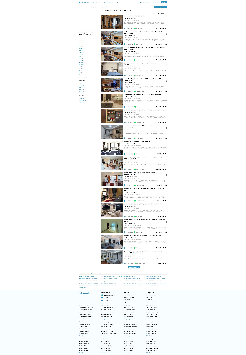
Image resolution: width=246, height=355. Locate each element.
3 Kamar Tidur (82, 89)
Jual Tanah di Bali (105, 343)
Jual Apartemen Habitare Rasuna (109, 278)
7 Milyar (81, 70)
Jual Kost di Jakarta (84, 341)
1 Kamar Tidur (82, 85)
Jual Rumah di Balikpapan (152, 329)
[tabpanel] (123, 282)
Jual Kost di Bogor (83, 348)
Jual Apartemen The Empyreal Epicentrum (156, 278)
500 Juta (81, 50)
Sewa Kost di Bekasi (129, 312)
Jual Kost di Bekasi (83, 346)
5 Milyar (81, 68)
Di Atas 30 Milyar (83, 77)
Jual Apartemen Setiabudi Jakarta (132, 278)
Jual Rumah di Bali (150, 326)
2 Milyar (81, 62)
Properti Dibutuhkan (107, 2)
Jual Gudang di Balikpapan (152, 346)
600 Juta (81, 52)
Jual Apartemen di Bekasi (130, 329)
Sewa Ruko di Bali (83, 326)
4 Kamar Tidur (82, 92)
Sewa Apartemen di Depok (85, 316)
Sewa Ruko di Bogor (84, 333)
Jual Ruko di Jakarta (129, 341)
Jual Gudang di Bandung (152, 348)
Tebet (126, 18)
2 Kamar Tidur (82, 87)
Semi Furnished (82, 100)
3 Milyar (81, 66)
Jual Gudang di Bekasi (151, 350)
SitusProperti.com (150, 297)
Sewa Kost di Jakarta (129, 307)
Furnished (81, 98)
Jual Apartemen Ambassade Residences (88, 278)
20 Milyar (81, 74)
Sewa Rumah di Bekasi (106, 314)
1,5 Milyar (81, 60)
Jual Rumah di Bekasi (151, 333)
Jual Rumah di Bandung (151, 331)
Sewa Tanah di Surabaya (152, 316)
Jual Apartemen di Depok (130, 333)
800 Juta (81, 56)
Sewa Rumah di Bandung (107, 312)
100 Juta (81, 40)
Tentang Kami (117, 2)
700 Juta (81, 54)
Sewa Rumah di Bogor (106, 316)
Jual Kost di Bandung (84, 343)
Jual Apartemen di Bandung (130, 326)
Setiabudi (127, 67)
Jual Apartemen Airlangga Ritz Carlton (88, 276)
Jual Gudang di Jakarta (151, 341)
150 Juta (81, 42)
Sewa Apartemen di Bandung (86, 309)
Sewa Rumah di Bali (106, 309)
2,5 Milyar (81, 64)
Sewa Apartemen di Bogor (85, 314)
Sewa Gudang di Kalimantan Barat (109, 333)
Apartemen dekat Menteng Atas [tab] (86, 273)
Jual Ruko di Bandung (129, 346)
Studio (80, 83)
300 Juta (81, 46)
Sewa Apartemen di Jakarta (86, 307)
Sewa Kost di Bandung (129, 309)
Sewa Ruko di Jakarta (84, 324)
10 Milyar (81, 72)
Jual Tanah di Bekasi (106, 348)
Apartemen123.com (151, 295)
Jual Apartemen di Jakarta (130, 324)
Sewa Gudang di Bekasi (107, 329)
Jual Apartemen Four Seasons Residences (111, 276)
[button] (89, 36)
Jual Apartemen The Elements (153, 276)
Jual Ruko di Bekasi (128, 348)
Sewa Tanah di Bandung (152, 312)
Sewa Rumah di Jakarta (107, 307)
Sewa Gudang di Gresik (107, 331)
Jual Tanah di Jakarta (106, 341)
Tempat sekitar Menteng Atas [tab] (104, 273)
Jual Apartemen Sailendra (130, 276)
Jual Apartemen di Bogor (130, 331)
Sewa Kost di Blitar (128, 314)
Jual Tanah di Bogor (106, 350)
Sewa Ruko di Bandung (84, 329)
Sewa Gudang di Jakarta (107, 324)
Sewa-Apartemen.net (151, 299)
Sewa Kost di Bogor (128, 316)
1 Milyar (81, 58)
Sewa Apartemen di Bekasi (85, 312)
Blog (123, 2)
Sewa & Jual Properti (96, 2)
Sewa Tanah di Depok (151, 314)
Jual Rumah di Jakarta (151, 324)
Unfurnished (82, 102)
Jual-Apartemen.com (151, 302)
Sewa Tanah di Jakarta (151, 307)
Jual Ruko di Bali (128, 343)
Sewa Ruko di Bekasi (84, 331)
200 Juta (81, 44)
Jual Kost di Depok (83, 350)
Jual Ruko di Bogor (128, 350)
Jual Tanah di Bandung (106, 346)
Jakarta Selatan (132, 18)
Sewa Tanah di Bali (150, 309)
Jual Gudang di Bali (150, 343)
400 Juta (81, 48)
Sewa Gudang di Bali (106, 326)
